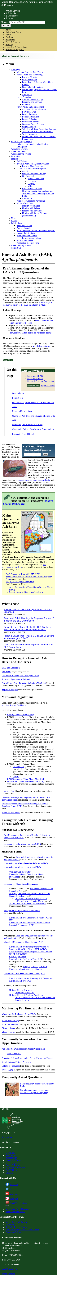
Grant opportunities (17, 956)
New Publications (24, 225)
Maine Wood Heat (25, 203)
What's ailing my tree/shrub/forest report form (39, 90)
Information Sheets (30, 122)
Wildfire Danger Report (21, 141)
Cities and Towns (18, 151)
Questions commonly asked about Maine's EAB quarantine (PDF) (35, 1091)
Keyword (5, 22)
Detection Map (33, 385)
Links (24, 196)
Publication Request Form (28, 243)
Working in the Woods (21, 154)
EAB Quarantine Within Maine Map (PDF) (26, 779)
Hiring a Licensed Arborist (21, 990)
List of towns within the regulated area (26, 592)
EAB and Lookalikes (11, 668)
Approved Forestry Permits (34, 109)
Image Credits (8, 1137)
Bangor (26, 966)
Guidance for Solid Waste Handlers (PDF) (25, 781)
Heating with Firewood (32, 211)
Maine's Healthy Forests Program (31, 169)
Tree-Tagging (7, 1070)
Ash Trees (6, 671)
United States (18, 766)
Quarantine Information (32, 87)
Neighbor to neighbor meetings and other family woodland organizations (38, 192)
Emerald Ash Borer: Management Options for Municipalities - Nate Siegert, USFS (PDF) (29, 948)
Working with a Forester (19, 872)
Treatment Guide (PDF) (24, 973)
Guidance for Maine (21, 884)
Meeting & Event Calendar (17, 1209)
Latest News (17, 398)
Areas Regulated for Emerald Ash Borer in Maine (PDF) (31, 588)
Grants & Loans (13, 1165)
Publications (16, 223)
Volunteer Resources (11, 1066)
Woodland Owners (19, 149)
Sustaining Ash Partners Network (16, 1062)
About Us (15, 70)
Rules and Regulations (21, 245)
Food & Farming (13, 42)
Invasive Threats (29, 77)
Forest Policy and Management (30, 107)
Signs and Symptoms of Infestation (17, 679)
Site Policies (11, 1155)
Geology (9, 37)
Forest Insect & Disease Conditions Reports (37, 83)
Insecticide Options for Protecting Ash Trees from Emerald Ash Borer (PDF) (30, 979)
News (10, 18)
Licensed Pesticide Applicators (40, 381)
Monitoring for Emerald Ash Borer (27, 424)
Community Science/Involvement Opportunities (33, 429)
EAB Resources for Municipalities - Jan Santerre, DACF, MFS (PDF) (30, 952)
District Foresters (29, 114)
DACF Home (12, 1170)
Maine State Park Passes (16, 1222)
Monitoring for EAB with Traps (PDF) (26, 959)
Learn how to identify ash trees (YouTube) (20, 675)
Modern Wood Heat (31, 206)
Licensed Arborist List (24, 992)
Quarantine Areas (19, 393)
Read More (8, 360)
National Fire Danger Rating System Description (32, 145)
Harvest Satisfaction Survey (34, 173)
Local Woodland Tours (32, 188)
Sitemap (9, 1172)
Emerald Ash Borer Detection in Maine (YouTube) (24, 683)
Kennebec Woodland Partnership (31, 201)
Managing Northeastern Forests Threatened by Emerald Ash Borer (29, 894)
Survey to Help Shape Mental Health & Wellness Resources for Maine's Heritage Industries (27, 628)
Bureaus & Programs (15, 49)
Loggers (31, 183)
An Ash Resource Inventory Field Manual (27, 903)
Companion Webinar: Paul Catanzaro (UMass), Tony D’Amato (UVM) (31, 899)
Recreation (10, 39)
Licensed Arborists (35, 378)
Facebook (14, 1184)
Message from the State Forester (31, 72)
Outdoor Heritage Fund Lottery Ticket (22, 1229)
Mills (30, 186)
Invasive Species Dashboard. (14, 705)
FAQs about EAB (35, 376)
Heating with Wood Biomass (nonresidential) (34, 214)
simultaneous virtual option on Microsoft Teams (30, 321)
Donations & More (14, 1232)
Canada (16, 776)
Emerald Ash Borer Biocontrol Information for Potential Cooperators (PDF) (29, 923)
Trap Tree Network (10, 1024)
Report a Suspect (48, 385)
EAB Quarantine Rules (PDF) (20, 714)
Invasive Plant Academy (32, 166)
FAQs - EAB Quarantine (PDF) (20, 581)
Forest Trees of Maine (31, 238)
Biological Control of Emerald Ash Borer (22, 910)
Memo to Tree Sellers (11, 812)
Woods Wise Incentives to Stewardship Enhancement (39, 137)
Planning (9, 44)
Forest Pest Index (29, 79)
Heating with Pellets (31, 208)
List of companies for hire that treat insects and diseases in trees (35, 998)
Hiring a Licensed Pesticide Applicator (26, 995)
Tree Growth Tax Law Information (37, 131)
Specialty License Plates (16, 1227)
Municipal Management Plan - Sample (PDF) (23, 942)
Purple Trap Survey (10, 1020)
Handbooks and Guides (27, 235)
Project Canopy (29, 126)
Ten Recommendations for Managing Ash (31, 889)
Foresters (32, 181)
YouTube (14, 1194)
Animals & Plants (13, 32)
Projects (14, 159)
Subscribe (12, 13)
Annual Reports (23, 228)
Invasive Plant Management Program (33, 164)
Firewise (26, 104)
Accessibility (11, 1158)
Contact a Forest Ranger (32, 99)
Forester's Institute (30, 119)
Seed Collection (14, 1053)
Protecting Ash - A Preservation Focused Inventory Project (27, 1058)
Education (15, 156)
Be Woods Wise (29, 112)
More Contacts (8, 1274)
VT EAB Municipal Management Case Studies (28, 967)
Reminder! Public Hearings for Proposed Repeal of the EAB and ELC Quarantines (29, 619)
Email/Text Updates (18, 1203)
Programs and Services (32, 102)
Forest (8, 35)
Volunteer (10, 1225)
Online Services (13, 11)
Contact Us (13, 16)
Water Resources (29, 134)
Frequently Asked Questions (24, 434)
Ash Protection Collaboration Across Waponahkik (23, 1049)
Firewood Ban (8, 791)
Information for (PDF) (26, 863)
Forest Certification (30, 117)
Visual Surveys (8, 1032)
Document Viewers (14, 1160)
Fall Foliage (22, 161)
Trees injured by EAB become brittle (34, 480)
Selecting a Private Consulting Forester (39, 129)
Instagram (14, 1198)
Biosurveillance (8, 1028)
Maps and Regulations (22, 411)
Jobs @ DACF (12, 1163)
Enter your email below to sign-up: (37, 450)
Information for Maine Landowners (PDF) (22, 867)
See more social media (15, 1211)
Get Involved (28, 176)
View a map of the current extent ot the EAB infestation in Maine (27, 303)
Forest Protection (24, 97)
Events (14, 220)
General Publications (26, 233)
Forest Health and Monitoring (29, 75)
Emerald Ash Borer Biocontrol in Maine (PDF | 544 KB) (32, 919)
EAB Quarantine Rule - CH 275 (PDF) (23, 574)
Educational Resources (15, 1168)
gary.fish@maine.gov (42, 346)
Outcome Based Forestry (33, 124)
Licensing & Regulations (16, 47)
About (8, 30)
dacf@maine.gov (9, 1269)
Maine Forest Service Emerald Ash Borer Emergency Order (29, 577)
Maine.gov (10, 1153)
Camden (34, 966)
